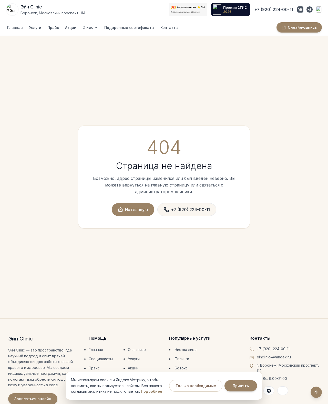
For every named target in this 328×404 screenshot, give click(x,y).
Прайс (53, 27)
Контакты (169, 27)
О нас (88, 27)
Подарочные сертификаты (129, 27)
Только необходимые (196, 386)
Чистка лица (186, 349)
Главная (15, 27)
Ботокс (181, 368)
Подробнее (151, 391)
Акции (70, 27)
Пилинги (182, 359)
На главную (136, 209)
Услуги (35, 27)
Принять (241, 386)
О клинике (137, 349)
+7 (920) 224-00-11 (273, 9)
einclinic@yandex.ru (274, 357)
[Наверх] (316, 392)
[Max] (319, 9)
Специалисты (101, 359)
